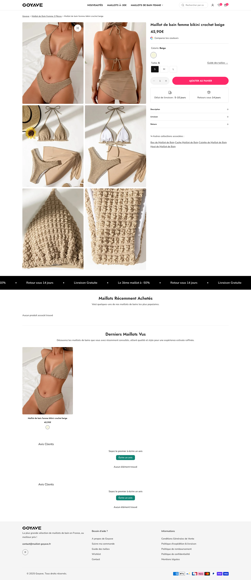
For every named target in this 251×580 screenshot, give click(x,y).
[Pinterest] (25, 552)
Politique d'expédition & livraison (178, 543)
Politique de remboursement (176, 549)
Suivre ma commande (103, 543)
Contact (96, 559)
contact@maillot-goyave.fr (36, 544)
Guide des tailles (101, 549)
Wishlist (96, 554)
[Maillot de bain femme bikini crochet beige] (47, 380)
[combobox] (193, 5)
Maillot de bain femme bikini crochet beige (47, 418)
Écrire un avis (125, 457)
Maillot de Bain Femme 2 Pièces (47, 16)
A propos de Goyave (102, 538)
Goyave (25, 16)
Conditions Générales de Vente (177, 538)
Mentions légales (170, 559)
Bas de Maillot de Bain (162, 142)
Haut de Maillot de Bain (163, 146)
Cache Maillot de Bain (186, 142)
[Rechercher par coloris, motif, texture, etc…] (183, 5)
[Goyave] (32, 5)
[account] (212, 5)
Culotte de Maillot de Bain (213, 142)
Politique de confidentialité (175, 554)
